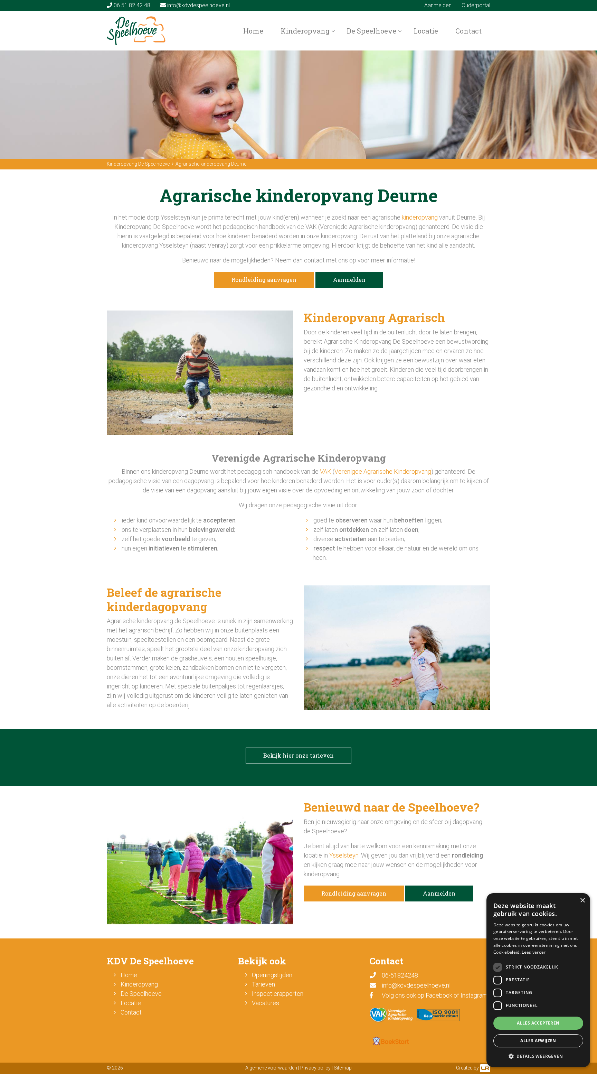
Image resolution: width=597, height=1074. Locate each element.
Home (253, 30)
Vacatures (265, 1003)
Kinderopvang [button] (305, 30)
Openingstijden (272, 975)
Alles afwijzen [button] (538, 1041)
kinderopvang (420, 217)
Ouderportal (476, 5)
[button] (538, 1056)
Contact (468, 30)
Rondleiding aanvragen (263, 279)
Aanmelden (438, 5)
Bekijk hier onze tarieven (298, 755)
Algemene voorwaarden (271, 1068)
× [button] (582, 900)
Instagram (474, 995)
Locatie (426, 30)
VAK (325, 471)
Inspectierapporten (277, 993)
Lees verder (534, 952)
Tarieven (263, 984)
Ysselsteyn (344, 855)
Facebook (439, 995)
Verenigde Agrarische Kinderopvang (382, 471)
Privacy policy (315, 1068)
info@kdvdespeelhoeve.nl (198, 5)
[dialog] (538, 980)
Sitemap (343, 1068)
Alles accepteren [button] (538, 1023)
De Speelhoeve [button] (371, 30)
